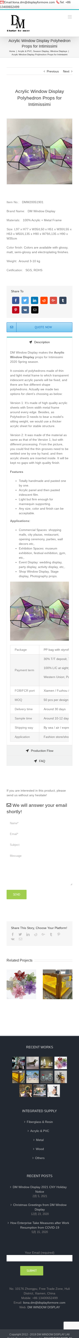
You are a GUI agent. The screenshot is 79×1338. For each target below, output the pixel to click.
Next (66, 71)
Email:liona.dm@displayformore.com (29, 2)
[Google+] (53, 300)
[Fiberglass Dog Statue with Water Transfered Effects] (32, 1063)
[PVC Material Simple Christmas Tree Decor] (46, 1063)
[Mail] (34, 309)
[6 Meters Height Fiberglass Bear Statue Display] (18, 1063)
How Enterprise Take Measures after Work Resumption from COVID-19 (39, 1225)
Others (40, 1158)
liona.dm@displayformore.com (44, 1302)
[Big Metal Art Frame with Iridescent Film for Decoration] (32, 1077)
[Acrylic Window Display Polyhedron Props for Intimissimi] (25, 1091)
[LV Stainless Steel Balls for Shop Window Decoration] (39, 1091)
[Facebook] (15, 300)
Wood (40, 1149)
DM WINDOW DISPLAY (43, 1307)
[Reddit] (44, 300)
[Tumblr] (62, 300)
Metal (40, 1140)
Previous (53, 71)
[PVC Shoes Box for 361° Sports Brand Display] (18, 1077)
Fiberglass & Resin (40, 1122)
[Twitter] (25, 300)
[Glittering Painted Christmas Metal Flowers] (60, 1063)
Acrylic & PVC (39, 1131)
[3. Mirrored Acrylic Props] (39, 151)
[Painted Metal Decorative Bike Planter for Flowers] (46, 1077)
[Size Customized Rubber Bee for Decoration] (60, 1077)
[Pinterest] (15, 309)
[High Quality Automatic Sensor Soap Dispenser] (53, 1091)
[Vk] (25, 309)
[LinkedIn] (34, 300)
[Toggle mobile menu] (70, 17)
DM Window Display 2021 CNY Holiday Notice (40, 1189)
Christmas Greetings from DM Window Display (39, 1207)
